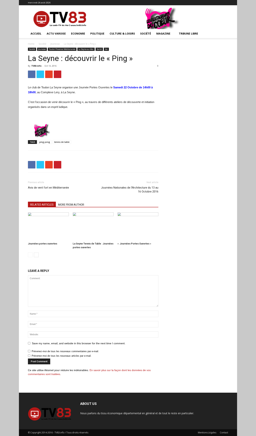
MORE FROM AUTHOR (71, 204)
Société (145, 33)
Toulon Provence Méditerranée (62, 49)
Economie (78, 33)
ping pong (44, 142)
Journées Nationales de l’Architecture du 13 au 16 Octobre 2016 (129, 189)
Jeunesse (55, 43)
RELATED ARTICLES (42, 204)
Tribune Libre (188, 33)
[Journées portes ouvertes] (48, 226)
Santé (99, 49)
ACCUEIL (36, 33)
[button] (223, 34)
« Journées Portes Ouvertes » (134, 243)
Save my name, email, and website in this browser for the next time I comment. (78, 343)
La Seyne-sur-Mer (86, 49)
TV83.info (36, 65)
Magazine (163, 33)
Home (31, 43)
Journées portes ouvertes (42, 243)
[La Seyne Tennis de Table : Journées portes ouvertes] (93, 226)
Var (106, 49)
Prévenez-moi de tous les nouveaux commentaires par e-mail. (65, 351)
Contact (224, 432)
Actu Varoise (56, 33)
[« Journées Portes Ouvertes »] (138, 226)
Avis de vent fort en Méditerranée (48, 187)
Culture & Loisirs (122, 33)
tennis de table (62, 142)
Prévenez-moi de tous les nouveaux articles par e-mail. (61, 355)
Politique (97, 33)
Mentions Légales (207, 432)
